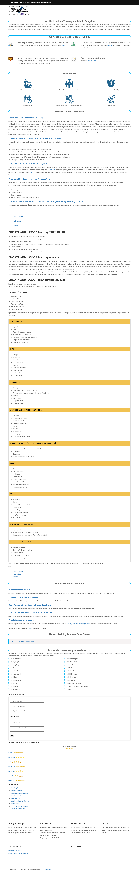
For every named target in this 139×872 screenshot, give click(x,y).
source (64, 45)
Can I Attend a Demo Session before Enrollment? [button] (30, 605)
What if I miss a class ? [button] (19, 589)
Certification (17, 574)
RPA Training (15, 803)
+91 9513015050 (14, 850)
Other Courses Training (18, 809)
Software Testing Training (19, 806)
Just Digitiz (48, 869)
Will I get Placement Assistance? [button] (23, 597)
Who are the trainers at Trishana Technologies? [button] (30, 612)
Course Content (18, 571)
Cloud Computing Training (19, 793)
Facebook (11, 757)
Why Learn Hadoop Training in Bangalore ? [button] (28, 163)
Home (104, 10)
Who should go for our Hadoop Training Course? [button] (31, 179)
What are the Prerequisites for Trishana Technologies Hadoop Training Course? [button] (45, 201)
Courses (124, 10)
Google (11, 753)
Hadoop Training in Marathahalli (23, 641)
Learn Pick (11, 767)
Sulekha (11, 771)
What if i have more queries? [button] (22, 620)
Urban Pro (11, 780)
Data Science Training (18, 796)
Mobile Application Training (20, 801)
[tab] (69, 117)
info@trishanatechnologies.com (42, 2)
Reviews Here (91, 61)
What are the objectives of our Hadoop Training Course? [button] (34, 138)
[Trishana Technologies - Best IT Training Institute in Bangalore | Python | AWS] (19, 11)
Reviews (15, 576)
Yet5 (9, 762)
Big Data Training (16, 791)
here (29, 628)
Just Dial (11, 776)
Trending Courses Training (19, 788)
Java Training (15, 798)
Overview (16, 569)
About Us (113, 10)
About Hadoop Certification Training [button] (25, 118)
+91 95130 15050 (25, 2)
